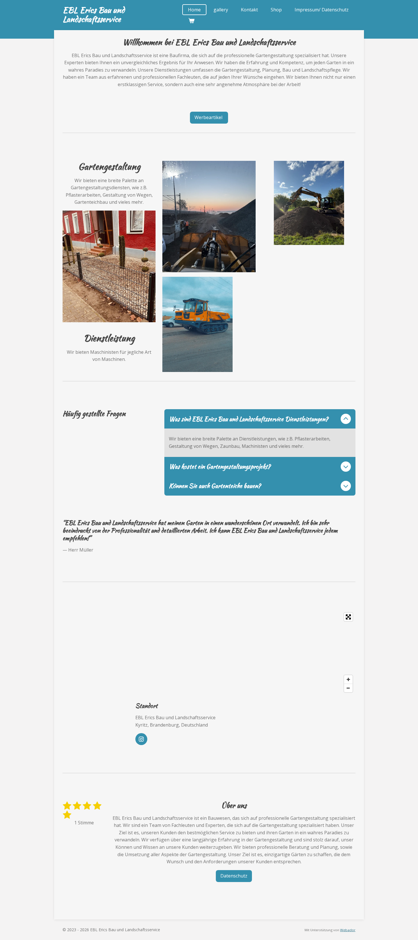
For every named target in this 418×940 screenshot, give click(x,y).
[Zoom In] (348, 679)
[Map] (245, 652)
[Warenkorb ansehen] (191, 20)
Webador (347, 930)
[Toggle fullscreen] (348, 617)
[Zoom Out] (348, 688)
